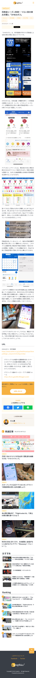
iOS (32, 18)
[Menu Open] (33, 3)
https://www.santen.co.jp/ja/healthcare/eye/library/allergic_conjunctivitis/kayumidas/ (18, 352)
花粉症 (19, 18)
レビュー (6, 8)
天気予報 (26, 18)
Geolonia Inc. (21, 673)
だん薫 (11, 23)
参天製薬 (12, 18)
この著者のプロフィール (18, 423)
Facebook (8, 407)
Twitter (18, 407)
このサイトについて (18, 656)
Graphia (17, 671)
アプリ (4, 21)
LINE (28, 407)
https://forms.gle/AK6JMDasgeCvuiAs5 (16, 377)
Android (5, 18)
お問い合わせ (18, 391)
